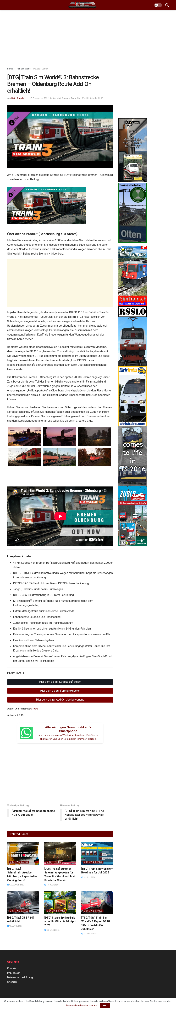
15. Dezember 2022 (39, 98)
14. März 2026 (89, 934)
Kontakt (11, 968)
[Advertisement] (88, 39)
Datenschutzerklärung (20, 977)
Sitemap (12, 981)
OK (104, 1005)
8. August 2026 (16, 885)
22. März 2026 (52, 930)
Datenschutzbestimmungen (81, 1005)
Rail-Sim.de (17, 98)
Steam (34, 708)
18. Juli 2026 (52, 885)
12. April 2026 (15, 926)
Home (10, 69)
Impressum (13, 973)
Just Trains (54, 862)
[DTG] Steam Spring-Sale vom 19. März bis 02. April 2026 (60, 921)
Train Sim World (23, 69)
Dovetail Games (40, 69)
